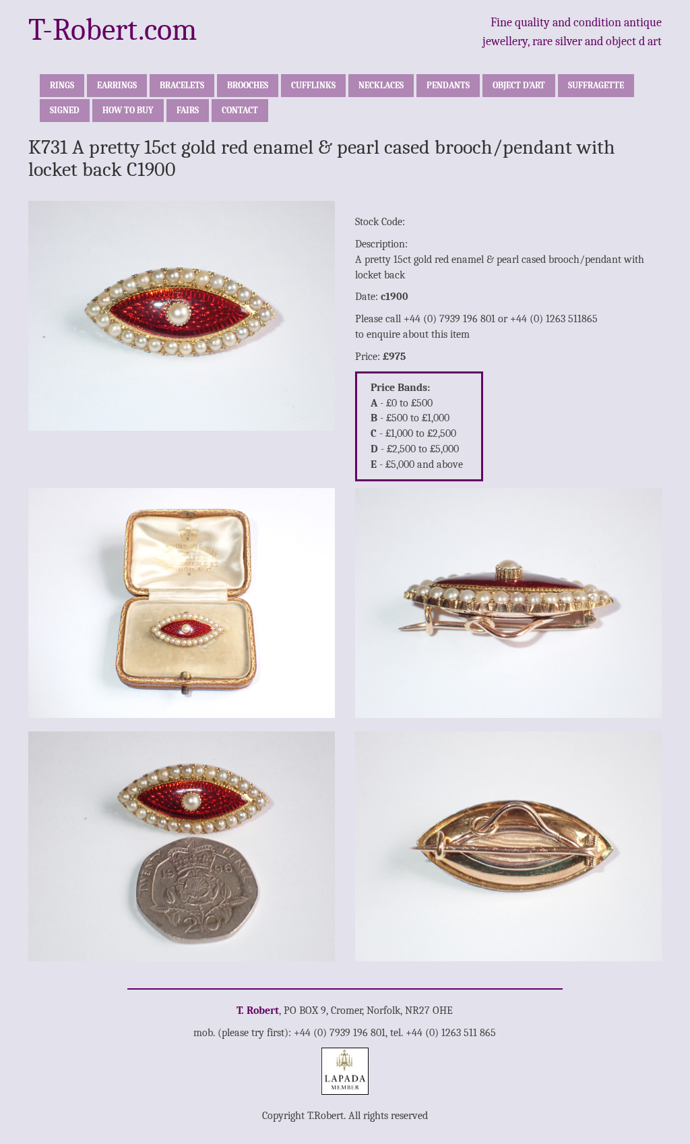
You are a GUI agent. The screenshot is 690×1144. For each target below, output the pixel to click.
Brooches (247, 85)
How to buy (128, 110)
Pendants (448, 85)
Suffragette (596, 85)
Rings (62, 85)
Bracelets (182, 85)
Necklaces (381, 85)
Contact (240, 110)
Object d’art (519, 85)
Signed (65, 110)
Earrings (117, 85)
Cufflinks (313, 85)
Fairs (188, 110)
